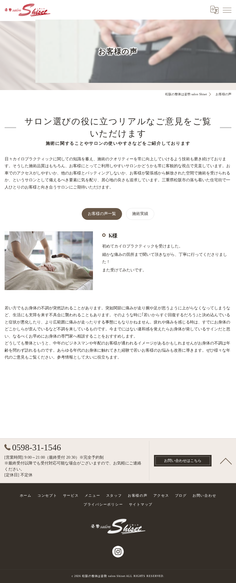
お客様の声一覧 (102, 214)
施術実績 (140, 214)
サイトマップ (141, 504)
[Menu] (227, 9)
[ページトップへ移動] (226, 460)
